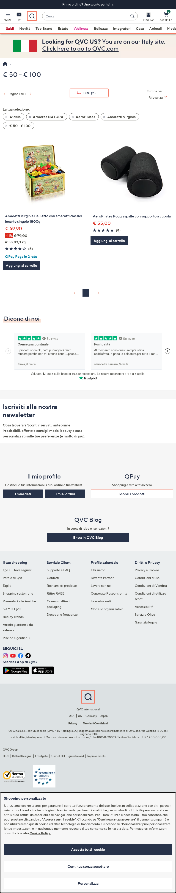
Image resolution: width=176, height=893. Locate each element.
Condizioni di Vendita (151, 585)
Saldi (10, 28)
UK (80, 716)
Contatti (53, 578)
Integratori (122, 28)
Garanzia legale (146, 622)
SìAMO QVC (12, 609)
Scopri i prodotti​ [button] (132, 494)
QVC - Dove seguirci (18, 570)
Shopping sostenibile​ (18, 593)
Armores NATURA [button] (47, 116)
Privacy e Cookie (147, 570)
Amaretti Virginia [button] (121, 116)
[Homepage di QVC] (5, 64)
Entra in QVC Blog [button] (88, 537)
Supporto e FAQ (58, 570)
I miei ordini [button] (65, 494)
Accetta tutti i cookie (88, 849)
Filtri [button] (89, 93)
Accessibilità (144, 607)
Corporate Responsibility (109, 593)
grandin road (76, 756)
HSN (6, 756)
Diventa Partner (102, 578)
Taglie (7, 585)
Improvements (96, 756)
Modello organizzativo (107, 609)
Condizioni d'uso (147, 578)
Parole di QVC (13, 578)
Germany (91, 716)
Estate (63, 28)
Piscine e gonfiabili (16, 638)
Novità (24, 28)
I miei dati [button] (23, 494)
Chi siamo (98, 570)
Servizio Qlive (145, 614)
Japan (104, 716)
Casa (140, 28)
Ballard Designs (21, 756)
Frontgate (41, 756)
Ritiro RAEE (55, 593)
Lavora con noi (101, 585)
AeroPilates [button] (85, 116)
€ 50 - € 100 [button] (19, 125)
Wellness (81, 28)
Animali (155, 28)
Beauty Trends (13, 617)
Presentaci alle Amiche (19, 601)
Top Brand (44, 28)
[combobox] (85, 16)
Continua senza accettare (88, 866)
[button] (7, 17)
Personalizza (88, 883)
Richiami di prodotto (62, 585)
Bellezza (101, 28)
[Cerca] (133, 16)
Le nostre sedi (101, 601)
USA (71, 716)
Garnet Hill (58, 756)
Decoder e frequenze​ (62, 614)
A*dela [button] (15, 116)
